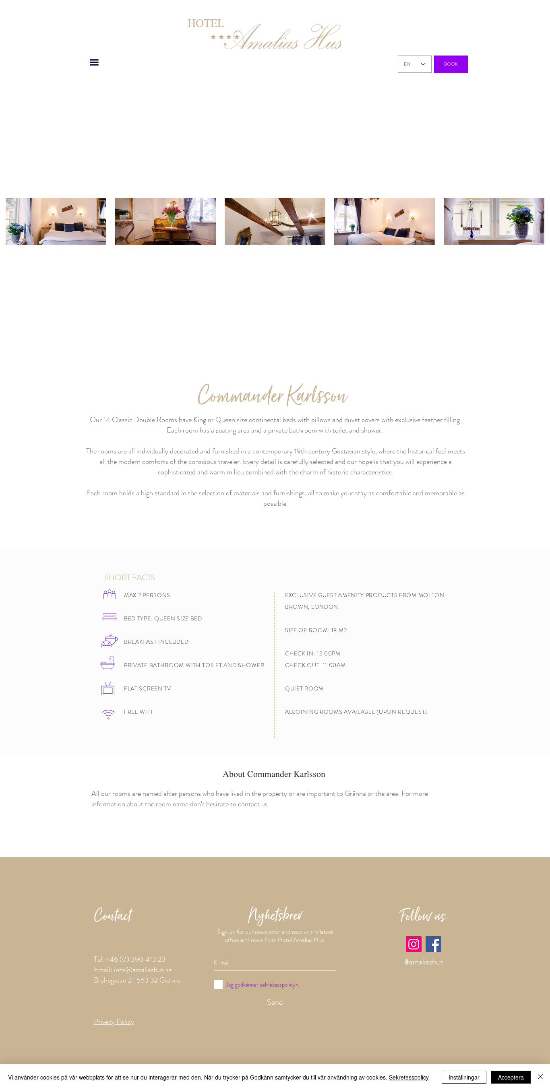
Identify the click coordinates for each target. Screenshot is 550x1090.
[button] (94, 62)
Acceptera (511, 1077)
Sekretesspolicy (409, 1077)
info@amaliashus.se (143, 969)
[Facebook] (433, 944)
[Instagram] (414, 944)
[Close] (540, 1077)
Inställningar (464, 1077)
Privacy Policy (114, 1021)
